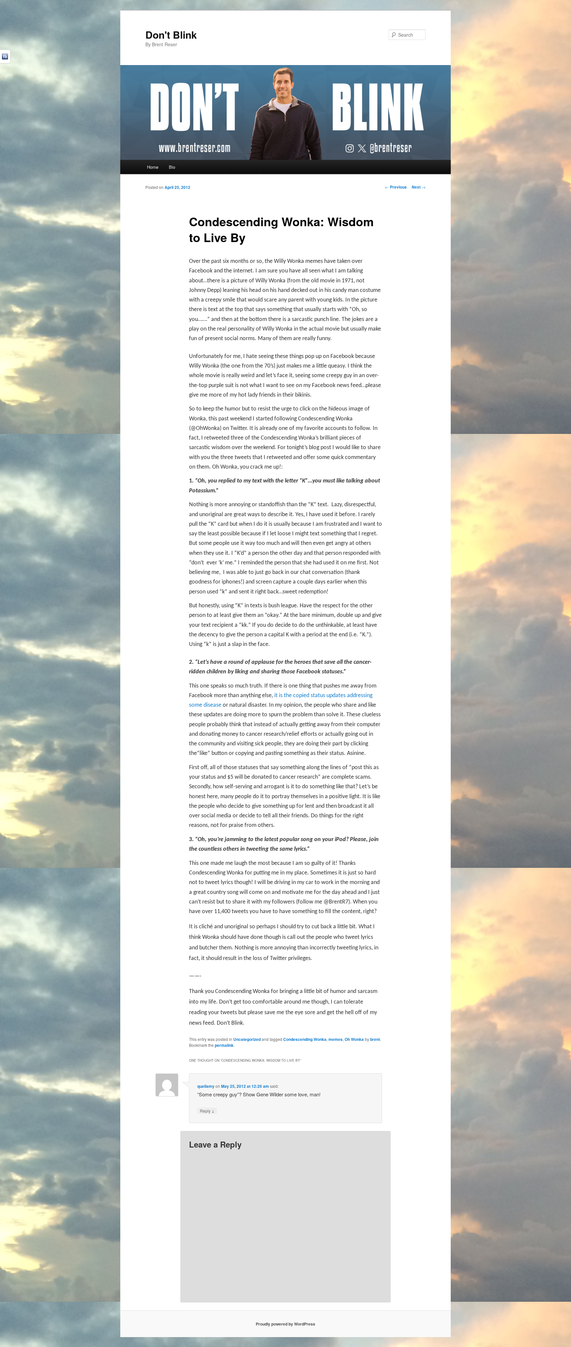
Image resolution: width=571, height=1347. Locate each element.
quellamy (205, 1086)
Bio (172, 167)
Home (152, 167)
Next (419, 187)
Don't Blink (171, 34)
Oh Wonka (354, 1039)
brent (375, 1039)
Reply (207, 1111)
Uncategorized (247, 1039)
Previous (396, 187)
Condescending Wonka (304, 1039)
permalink (224, 1045)
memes (335, 1039)
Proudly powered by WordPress (285, 1324)
